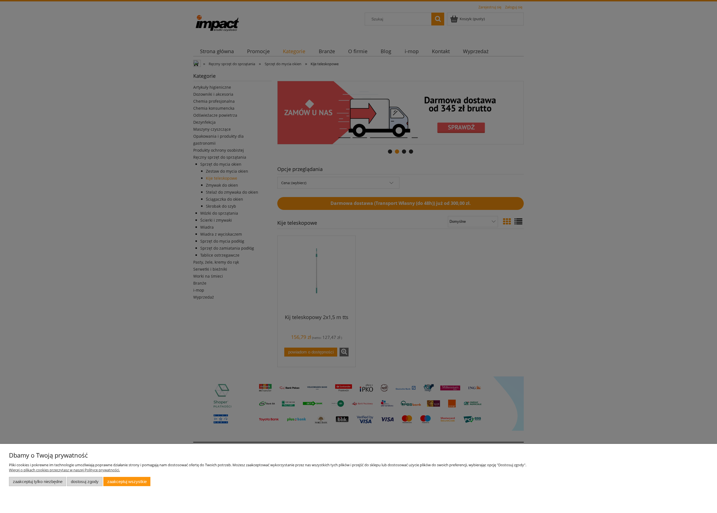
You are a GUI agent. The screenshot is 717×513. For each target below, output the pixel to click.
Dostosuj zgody (85, 481)
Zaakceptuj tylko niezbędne (37, 481)
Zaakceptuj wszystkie (127, 481)
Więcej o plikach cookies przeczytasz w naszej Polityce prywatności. (64, 469)
